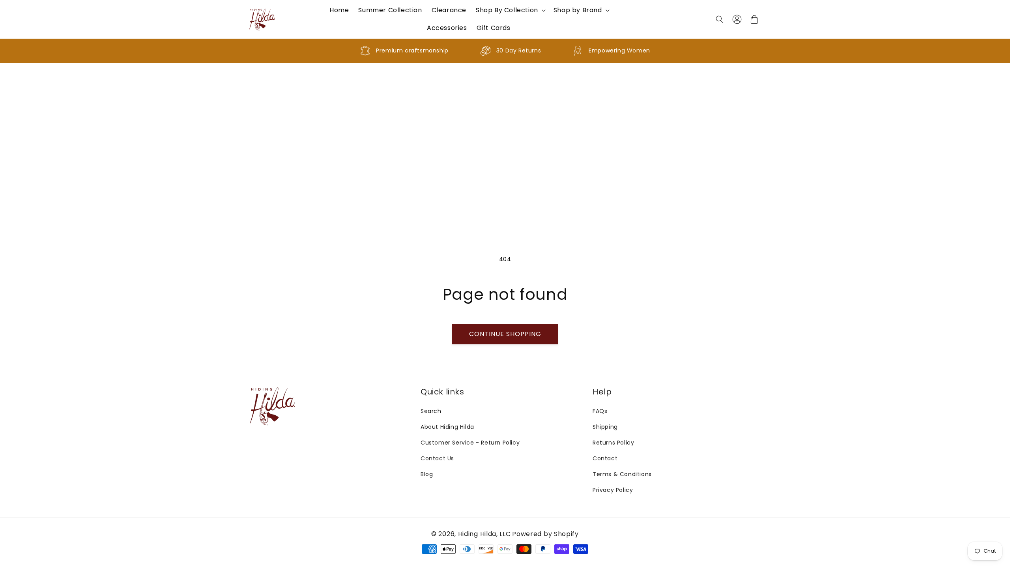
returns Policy (613, 443)
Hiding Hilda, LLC (484, 533)
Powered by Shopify (545, 533)
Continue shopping (505, 333)
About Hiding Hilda (447, 427)
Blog (427, 474)
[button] (510, 10)
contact (605, 458)
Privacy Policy (613, 490)
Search (431, 411)
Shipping (605, 427)
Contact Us (437, 458)
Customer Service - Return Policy (470, 443)
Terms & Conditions (622, 474)
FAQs (600, 411)
